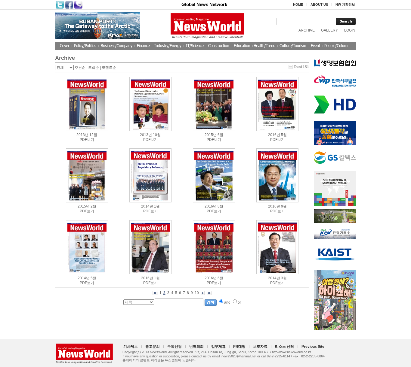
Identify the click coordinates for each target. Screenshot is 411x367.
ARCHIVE (306, 30)
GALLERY (329, 30)
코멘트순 (109, 67)
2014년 (147, 206)
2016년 (274, 135)
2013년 (82, 135)
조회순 (93, 67)
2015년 (211, 135)
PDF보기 (87, 140)
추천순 (80, 67)
